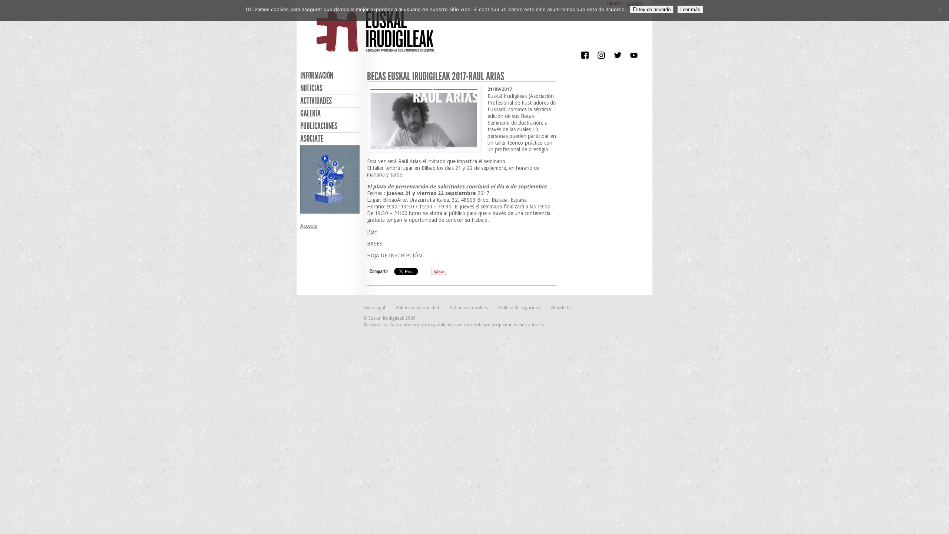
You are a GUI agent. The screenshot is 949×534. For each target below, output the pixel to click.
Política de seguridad (519, 307)
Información (316, 75)
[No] (939, 10)
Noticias (311, 88)
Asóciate (311, 139)
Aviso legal (374, 307)
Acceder (309, 226)
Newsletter (561, 307)
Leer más (690, 9)
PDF (372, 232)
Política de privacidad (417, 307)
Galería (310, 113)
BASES (375, 244)
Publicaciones (318, 126)
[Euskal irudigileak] (376, 36)
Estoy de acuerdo (652, 9)
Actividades (316, 101)
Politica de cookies (469, 307)
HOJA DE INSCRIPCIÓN (394, 255)
